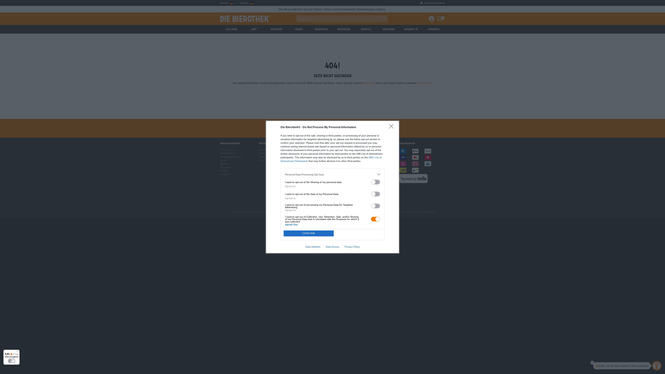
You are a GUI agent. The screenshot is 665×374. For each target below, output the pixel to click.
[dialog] (332, 187)
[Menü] (17, 352)
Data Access (332, 246)
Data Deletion (312, 246)
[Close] (392, 127)
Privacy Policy (352, 246)
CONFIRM (308, 233)
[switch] (375, 182)
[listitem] (332, 174)
